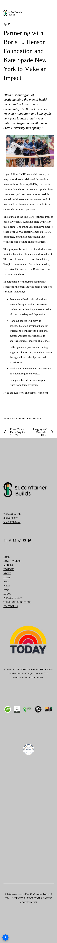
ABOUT (7, 573)
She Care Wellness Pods (37, 216)
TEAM (6, 577)
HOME (6, 557)
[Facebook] (9, 540)
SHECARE (9, 418)
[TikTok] (19, 540)
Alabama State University (37, 221)
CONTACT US (10, 606)
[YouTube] (24, 540)
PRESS (22, 418)
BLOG (6, 581)
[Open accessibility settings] (5, 937)
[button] (9, 406)
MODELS (8, 565)
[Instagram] (14, 540)
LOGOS (7, 594)
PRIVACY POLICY (12, 598)
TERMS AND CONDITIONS (17, 602)
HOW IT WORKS (12, 561)
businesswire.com (38, 392)
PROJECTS (8, 569)
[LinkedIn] (5, 540)
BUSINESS (35, 418)
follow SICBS (18, 174)
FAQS (6, 589)
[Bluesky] (29, 540)
